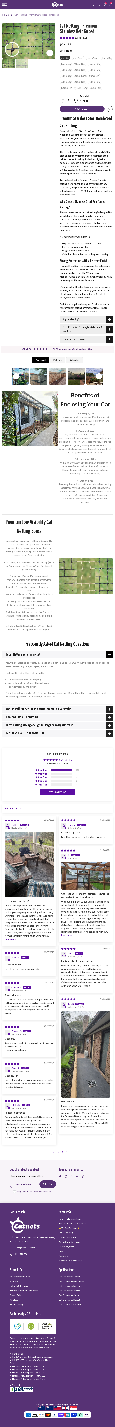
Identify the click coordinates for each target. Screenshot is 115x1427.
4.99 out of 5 (65, 759)
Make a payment (66, 1246)
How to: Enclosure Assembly (72, 1223)
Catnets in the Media (68, 1237)
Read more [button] (10, 939)
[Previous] (7, 41)
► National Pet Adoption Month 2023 (27, 1375)
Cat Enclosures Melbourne (71, 1281)
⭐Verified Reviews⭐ (69, 1228)
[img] (12, 820)
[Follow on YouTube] (77, 1176)
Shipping (14, 1281)
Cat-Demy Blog (66, 1232)
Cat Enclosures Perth (69, 1295)
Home (5, 14)
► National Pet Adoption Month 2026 (27, 1366)
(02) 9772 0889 (21, 1254)
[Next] (50, 41)
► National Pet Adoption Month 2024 (27, 1372)
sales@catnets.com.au (24, 1247)
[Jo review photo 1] (85, 876)
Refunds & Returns (19, 1286)
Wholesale (15, 1299)
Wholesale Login (17, 1304)
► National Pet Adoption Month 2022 (27, 1379)
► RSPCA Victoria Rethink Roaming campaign (31, 1357)
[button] (67, 37)
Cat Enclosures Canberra (70, 1304)
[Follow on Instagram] (65, 1176)
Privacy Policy (16, 1295)
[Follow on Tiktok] (82, 1176)
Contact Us (64, 1256)
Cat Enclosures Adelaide (70, 1290)
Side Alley (74, 360)
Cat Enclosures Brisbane (70, 1286)
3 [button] (58, 1151)
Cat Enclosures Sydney (69, 1276)
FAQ (61, 1251)
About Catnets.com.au (69, 1242)
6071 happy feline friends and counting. (73, 349)
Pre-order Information (20, 1276)
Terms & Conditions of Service (24, 1290)
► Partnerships (17, 1353)
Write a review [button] (57, 791)
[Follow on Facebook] (60, 1176)
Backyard (40, 360)
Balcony (57, 360)
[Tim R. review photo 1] (85, 1054)
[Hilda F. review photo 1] (29, 864)
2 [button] (53, 1151)
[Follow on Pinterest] (71, 1176)
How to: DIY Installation (70, 1218)
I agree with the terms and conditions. (35, 1191)
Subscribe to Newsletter (70, 1260)
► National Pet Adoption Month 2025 (27, 1369)
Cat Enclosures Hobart (69, 1299)
